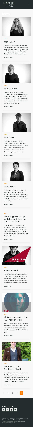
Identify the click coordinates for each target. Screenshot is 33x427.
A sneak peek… (11, 270)
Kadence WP (16, 419)
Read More (8, 57)
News (5, 39)
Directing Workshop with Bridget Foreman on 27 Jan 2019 (15, 219)
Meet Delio (9, 137)
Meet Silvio (9, 186)
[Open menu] (29, 4)
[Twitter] (7, 410)
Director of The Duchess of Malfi (12, 368)
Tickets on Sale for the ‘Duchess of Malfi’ (15, 318)
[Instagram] (11, 410)
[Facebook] (3, 410)
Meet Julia (9, 41)
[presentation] (16, 26)
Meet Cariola (11, 88)
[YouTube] (15, 410)
